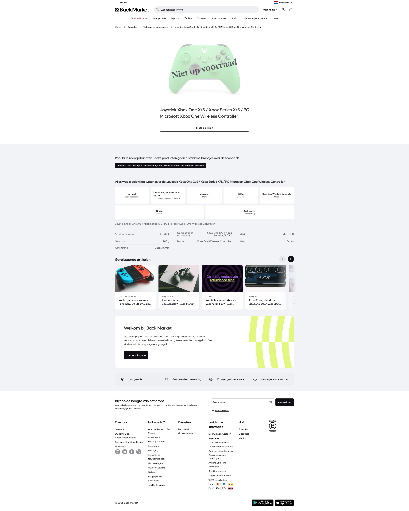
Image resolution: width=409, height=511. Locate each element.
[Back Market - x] (138, 451)
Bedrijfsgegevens (217, 471)
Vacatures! (120, 446)
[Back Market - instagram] (117, 451)
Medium (243, 438)
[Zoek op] (157, 9)
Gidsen (151, 472)
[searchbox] (209, 9)
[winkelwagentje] (291, 9)
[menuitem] (159, 18)
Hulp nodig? (269, 9)
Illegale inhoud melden (219, 475)
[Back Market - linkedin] (124, 451)
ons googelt (160, 344)
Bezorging (153, 450)
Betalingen (153, 445)
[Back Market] (132, 10)
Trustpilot (243, 429)
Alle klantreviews (156, 484)
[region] (204, 288)
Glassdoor (244, 433)
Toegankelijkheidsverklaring (129, 442)
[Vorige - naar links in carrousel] (282, 259)
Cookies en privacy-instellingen (218, 457)
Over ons (119, 429)
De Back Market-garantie (220, 446)
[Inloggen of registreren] (283, 9)
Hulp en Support (156, 467)
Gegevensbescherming (220, 451)
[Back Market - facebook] (131, 451)
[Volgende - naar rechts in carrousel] (291, 259)
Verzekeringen (155, 463)
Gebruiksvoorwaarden (219, 433)
